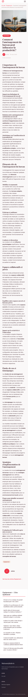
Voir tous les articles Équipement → (12, 579)
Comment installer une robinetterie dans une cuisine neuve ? (13, 638)
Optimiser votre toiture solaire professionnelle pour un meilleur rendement (13, 627)
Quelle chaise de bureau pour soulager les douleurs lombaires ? (13, 611)
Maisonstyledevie (8, 663)
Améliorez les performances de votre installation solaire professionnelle (14, 605)
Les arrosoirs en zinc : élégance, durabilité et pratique (12, 633)
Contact (4, 687)
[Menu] (24, 1)
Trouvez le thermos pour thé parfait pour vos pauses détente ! (13, 649)
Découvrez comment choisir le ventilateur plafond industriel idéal (13, 643)
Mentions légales (6, 684)
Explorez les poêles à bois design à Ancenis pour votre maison (13, 621)
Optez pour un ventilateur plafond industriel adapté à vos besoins (13, 616)
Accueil (3, 5)
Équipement (9, 5)
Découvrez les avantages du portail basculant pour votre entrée (13, 600)
